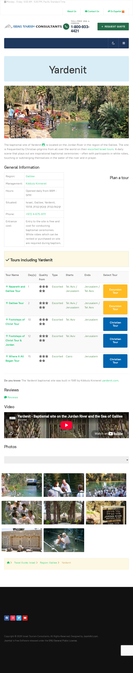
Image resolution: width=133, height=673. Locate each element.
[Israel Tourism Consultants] (33, 26)
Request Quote (115, 26)
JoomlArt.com (90, 636)
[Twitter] (18, 618)
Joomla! (8, 640)
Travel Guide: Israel (24, 562)
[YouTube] (25, 618)
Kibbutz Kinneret (36, 183)
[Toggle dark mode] (113, 43)
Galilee (30, 176)
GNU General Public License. (63, 640)
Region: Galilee (49, 562)
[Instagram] (12, 618)
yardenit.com (110, 380)
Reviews (12, 397)
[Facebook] (6, 618)
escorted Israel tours (101, 149)
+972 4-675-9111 (36, 214)
